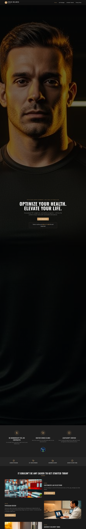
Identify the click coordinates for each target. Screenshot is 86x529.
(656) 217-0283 (46, 224)
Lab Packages (61, 2)
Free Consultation (43, 219)
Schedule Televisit (70, 2)
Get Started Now (49, 493)
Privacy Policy (78, 2)
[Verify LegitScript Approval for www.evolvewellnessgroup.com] (43, 449)
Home (55, 2)
